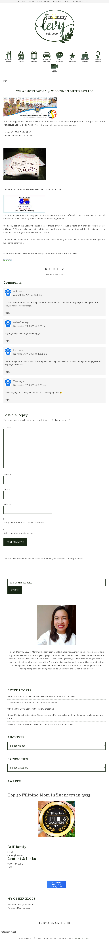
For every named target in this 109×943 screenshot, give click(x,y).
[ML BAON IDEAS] (8, 52)
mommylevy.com (15, 855)
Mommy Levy (54, 25)
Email (6, 489)
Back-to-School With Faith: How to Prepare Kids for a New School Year (41, 696)
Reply (7, 313)
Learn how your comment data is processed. (62, 558)
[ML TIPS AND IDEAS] (97, 52)
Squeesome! (82, 938)
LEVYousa (30, 904)
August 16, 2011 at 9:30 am (27, 294)
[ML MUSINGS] (59, 52)
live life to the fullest (68, 253)
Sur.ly (20, 864)
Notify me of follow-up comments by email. (24, 522)
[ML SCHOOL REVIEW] (85, 52)
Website (7, 504)
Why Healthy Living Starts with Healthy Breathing (30, 709)
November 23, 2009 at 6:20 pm (29, 326)
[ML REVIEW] (72, 52)
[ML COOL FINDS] (21, 52)
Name (7, 474)
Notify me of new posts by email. (19, 533)
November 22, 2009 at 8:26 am (29, 385)
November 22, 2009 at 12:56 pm (30, 353)
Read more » (87, 668)
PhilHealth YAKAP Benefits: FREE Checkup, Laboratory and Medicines (40, 724)
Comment (8, 427)
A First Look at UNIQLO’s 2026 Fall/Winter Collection (32, 702)
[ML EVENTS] (34, 52)
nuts (15, 291)
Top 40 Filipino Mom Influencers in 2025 (48, 795)
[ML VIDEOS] (54, 63)
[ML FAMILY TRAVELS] (46, 52)
